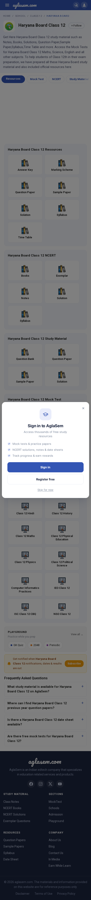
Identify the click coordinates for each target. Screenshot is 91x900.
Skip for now (45, 489)
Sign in (45, 467)
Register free (45, 479)
